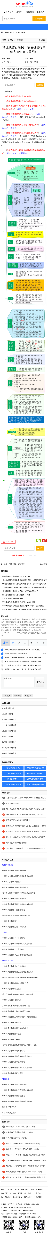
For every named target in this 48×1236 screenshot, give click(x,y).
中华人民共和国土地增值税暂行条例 (16, 1011)
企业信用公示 (17, 1197)
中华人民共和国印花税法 (11, 989)
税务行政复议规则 (9, 1113)
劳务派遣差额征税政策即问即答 (16, 653)
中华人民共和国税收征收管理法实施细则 (17, 1090)
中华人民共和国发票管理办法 (13, 1096)
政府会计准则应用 (9, 742)
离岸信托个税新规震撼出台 (16, 843)
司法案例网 (38, 1197)
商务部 (17, 1190)
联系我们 (27, 1204)
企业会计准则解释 (9, 725)
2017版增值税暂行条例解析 (12, 598)
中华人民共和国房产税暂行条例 (14, 966)
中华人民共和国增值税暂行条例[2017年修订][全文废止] (23, 606)
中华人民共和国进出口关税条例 (14, 927)
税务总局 (24, 1190)
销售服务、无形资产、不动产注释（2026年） (23, 1149)
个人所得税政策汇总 (13, 773)
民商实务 (17, 696)
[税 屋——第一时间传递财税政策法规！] (24, 6)
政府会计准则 (7, 736)
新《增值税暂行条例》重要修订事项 (16, 595)
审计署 (20, 1193)
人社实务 (28, 696)
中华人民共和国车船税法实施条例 (15, 1028)
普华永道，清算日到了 (13, 32)
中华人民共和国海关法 (11, 921)
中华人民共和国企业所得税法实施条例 (17, 944)
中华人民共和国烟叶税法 (11, 1034)
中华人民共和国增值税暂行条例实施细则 (17, 876)
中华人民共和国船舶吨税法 (12, 1073)
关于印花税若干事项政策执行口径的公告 (17, 994)
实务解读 (11, 40)
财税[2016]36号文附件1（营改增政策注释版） (23, 1144)
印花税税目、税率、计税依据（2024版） (21, 1127)
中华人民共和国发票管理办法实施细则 (17, 1101)
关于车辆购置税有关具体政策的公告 (16, 915)
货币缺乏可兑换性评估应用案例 (18, 820)
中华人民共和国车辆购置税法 (13, 910)
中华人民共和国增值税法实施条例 (15, 887)
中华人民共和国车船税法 (11, 1023)
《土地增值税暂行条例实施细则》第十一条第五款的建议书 (24, 580)
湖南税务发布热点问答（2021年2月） (16, 576)
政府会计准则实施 (9, 753)
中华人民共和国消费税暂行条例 (14, 899)
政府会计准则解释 (9, 748)
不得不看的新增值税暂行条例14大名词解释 (18, 602)
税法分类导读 (13, 779)
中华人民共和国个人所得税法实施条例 (17, 955)
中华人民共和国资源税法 (11, 1000)
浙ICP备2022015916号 (33, 1217)
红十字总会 (37, 1193)
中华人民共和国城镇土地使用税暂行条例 (17, 972)
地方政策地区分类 (35, 779)
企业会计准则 (7, 714)
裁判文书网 (28, 1197)
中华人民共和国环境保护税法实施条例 (17, 1068)
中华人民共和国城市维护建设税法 (15, 983)
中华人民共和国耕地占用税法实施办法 (17, 1056)
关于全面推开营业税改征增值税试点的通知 (18, 893)
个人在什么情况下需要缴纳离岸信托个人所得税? (24, 815)
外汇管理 (27, 1193)
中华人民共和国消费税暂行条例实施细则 (17, 904)
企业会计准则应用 (9, 720)
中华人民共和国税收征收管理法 (14, 1084)
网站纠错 (35, 1204)
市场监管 (39, 1190)
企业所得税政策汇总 (35, 768)
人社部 (31, 1190)
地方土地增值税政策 (35, 784)
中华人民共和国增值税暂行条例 (14, 870)
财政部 (10, 1190)
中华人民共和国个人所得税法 (13, 949)
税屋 (4, 40)
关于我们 (11, 1204)
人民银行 (12, 1193)
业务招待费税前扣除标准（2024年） (20, 1132)
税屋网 (3, 1204)
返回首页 (42, 40)
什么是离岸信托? (12, 803)
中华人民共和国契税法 (11, 1039)
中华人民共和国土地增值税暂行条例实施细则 (19, 1017)
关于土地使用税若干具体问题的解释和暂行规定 (20, 977)
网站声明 (19, 1204)
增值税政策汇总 (13, 768)
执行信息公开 (6, 1197)
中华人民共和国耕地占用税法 (13, 1051)
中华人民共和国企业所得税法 (13, 938)
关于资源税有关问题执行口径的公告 (16, 1006)
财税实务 (20, 40)
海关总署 (4, 1193)
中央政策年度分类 (35, 773)
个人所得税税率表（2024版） (17, 1138)
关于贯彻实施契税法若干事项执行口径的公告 (19, 1045)
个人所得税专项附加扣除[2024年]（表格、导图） (24, 1172)
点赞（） (10, 541)
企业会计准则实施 (9, 731)
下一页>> (32, 555)
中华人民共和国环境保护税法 (13, 1062)
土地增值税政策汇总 (13, 784)
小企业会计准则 (8, 708)
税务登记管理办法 (9, 1107)
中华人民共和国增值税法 (11, 882)
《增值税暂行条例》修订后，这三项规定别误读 (20, 591)
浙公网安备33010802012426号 (12, 1217)
